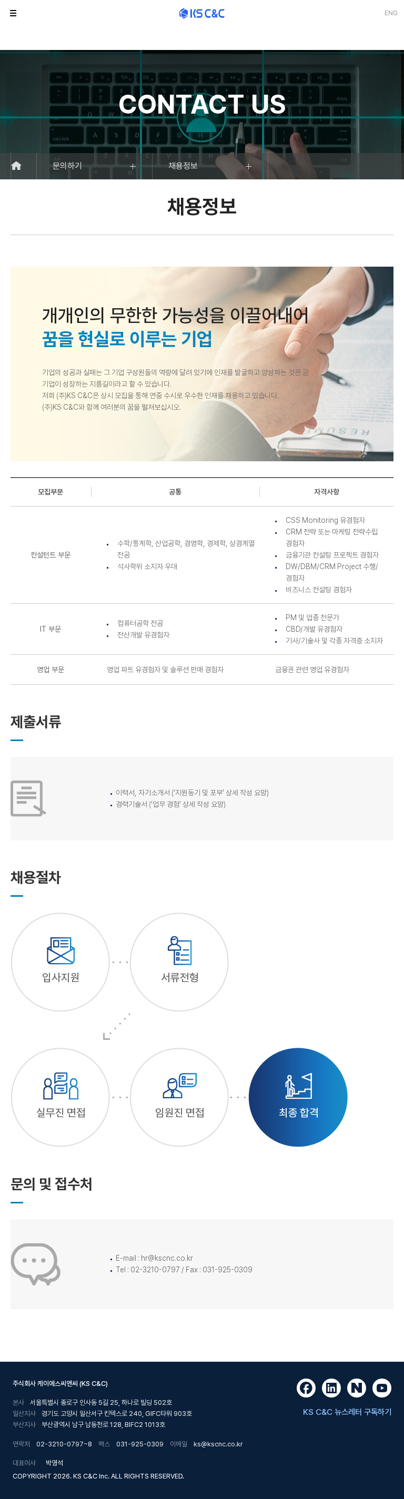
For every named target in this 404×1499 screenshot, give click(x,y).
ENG (391, 13)
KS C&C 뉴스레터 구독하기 (347, 1412)
